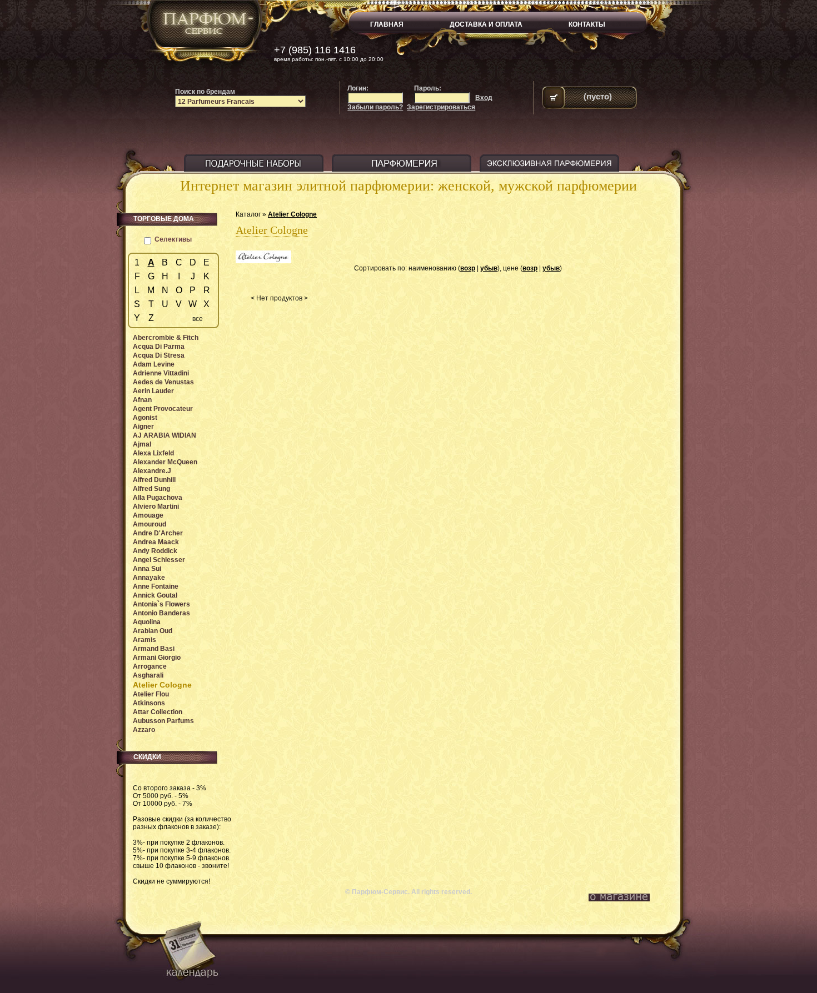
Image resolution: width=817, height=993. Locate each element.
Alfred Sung (151, 489)
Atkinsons (149, 703)
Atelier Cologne (292, 214)
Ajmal (142, 444)
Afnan (142, 400)
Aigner (143, 426)
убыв (488, 268)
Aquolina (147, 622)
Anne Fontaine (155, 586)
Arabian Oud (152, 631)
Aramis (144, 640)
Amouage (148, 515)
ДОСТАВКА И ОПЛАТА (486, 24)
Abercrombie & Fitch (165, 338)
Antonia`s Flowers (161, 604)
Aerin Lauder (153, 391)
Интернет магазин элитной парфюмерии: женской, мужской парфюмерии (408, 186)
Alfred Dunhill (154, 480)
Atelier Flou (151, 694)
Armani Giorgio (157, 657)
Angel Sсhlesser (159, 560)
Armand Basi (154, 649)
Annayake (149, 577)
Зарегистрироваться (441, 107)
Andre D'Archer (158, 533)
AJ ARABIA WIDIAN (164, 435)
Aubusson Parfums (163, 721)
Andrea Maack (156, 542)
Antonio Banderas (161, 613)
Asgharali (148, 675)
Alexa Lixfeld (153, 453)
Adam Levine (154, 364)
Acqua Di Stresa (159, 355)
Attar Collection (157, 712)
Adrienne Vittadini (161, 373)
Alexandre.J (152, 471)
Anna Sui (147, 569)
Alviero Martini (156, 506)
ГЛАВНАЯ (386, 24)
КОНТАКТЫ (587, 24)
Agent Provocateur (163, 409)
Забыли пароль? (375, 107)
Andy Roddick (155, 551)
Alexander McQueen (165, 462)
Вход (483, 98)
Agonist (145, 418)
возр (467, 268)
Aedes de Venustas (163, 382)
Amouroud (149, 524)
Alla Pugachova (157, 497)
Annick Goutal (155, 595)
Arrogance (150, 666)
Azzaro (144, 730)
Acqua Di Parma (159, 346)
